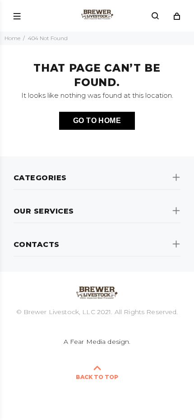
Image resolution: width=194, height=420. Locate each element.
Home (12, 38)
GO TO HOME (97, 120)
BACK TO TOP (97, 377)
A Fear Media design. (97, 342)
